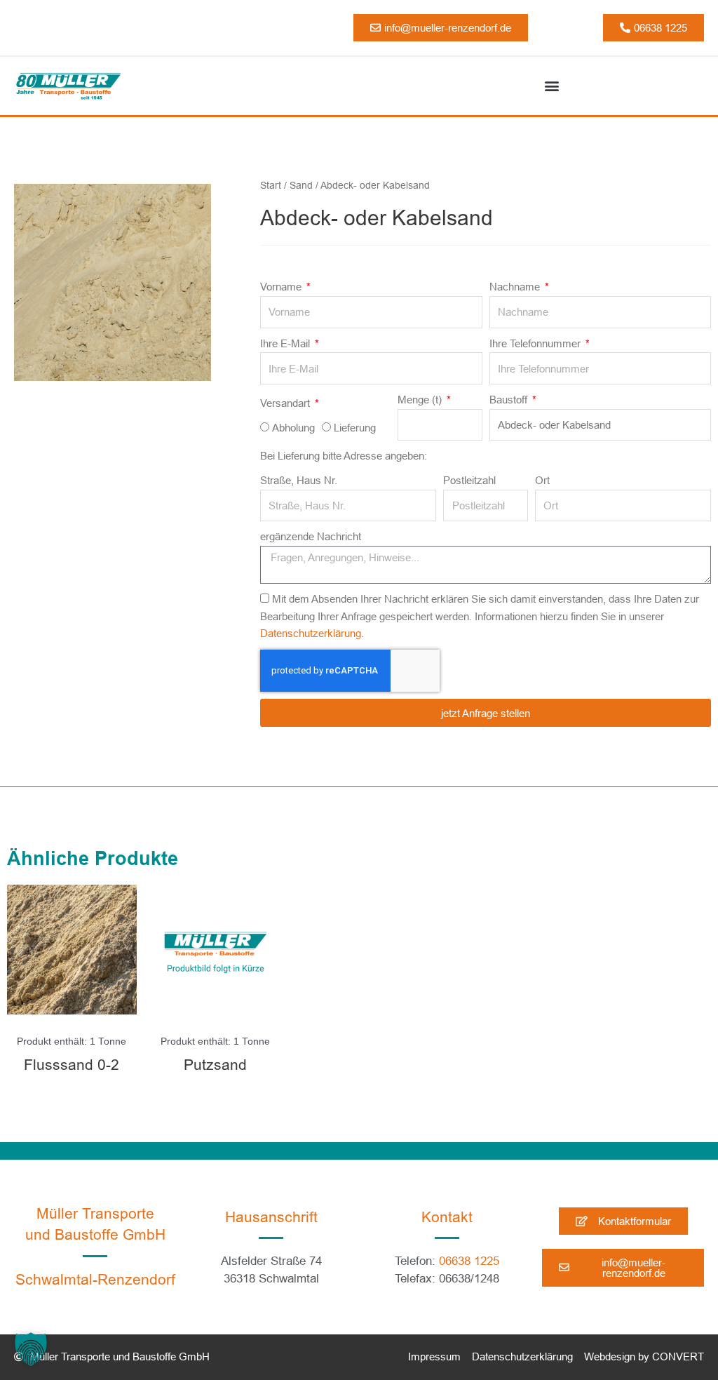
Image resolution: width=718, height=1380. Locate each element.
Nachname (516, 287)
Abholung (293, 428)
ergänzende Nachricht (310, 536)
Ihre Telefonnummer (536, 343)
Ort (542, 480)
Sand (301, 185)
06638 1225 (469, 1261)
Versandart (286, 403)
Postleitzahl (469, 480)
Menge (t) (421, 400)
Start (270, 185)
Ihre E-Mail (286, 343)
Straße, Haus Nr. (298, 480)
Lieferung (355, 428)
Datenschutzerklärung (310, 633)
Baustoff (509, 400)
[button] (551, 86)
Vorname (282, 287)
